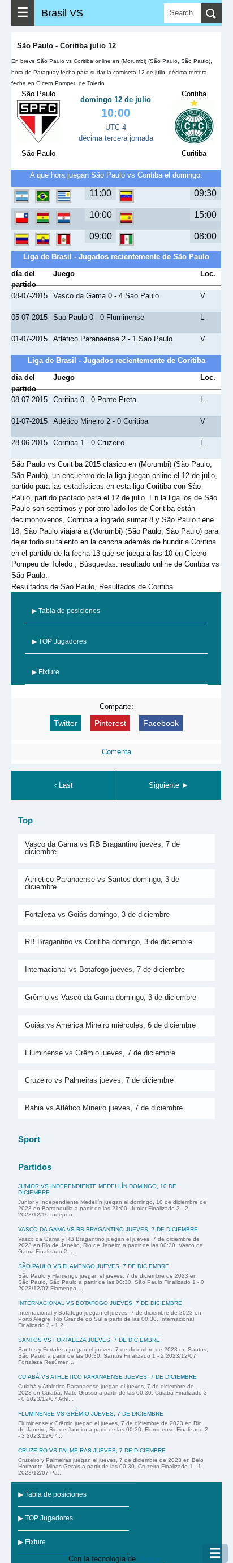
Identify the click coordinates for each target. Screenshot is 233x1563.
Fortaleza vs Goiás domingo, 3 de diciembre (97, 914)
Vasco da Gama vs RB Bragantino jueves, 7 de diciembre (102, 848)
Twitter (65, 723)
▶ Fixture (45, 672)
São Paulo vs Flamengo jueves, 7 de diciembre (93, 1266)
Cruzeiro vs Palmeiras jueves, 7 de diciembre (99, 1080)
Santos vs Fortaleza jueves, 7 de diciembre (89, 1340)
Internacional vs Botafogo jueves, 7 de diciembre (105, 969)
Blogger (150, 1558)
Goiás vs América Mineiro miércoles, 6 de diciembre (110, 1025)
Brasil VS (62, 13)
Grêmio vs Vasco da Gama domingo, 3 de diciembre (110, 997)
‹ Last (63, 785)
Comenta (116, 751)
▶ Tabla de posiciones (66, 610)
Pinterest (110, 723)
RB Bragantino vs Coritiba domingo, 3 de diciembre (108, 941)
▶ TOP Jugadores (59, 641)
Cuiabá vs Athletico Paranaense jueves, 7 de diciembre (107, 1377)
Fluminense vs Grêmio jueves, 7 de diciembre (100, 1053)
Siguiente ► (169, 785)
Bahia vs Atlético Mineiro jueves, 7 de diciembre (104, 1108)
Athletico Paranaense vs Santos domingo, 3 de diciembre (102, 883)
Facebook (161, 723)
